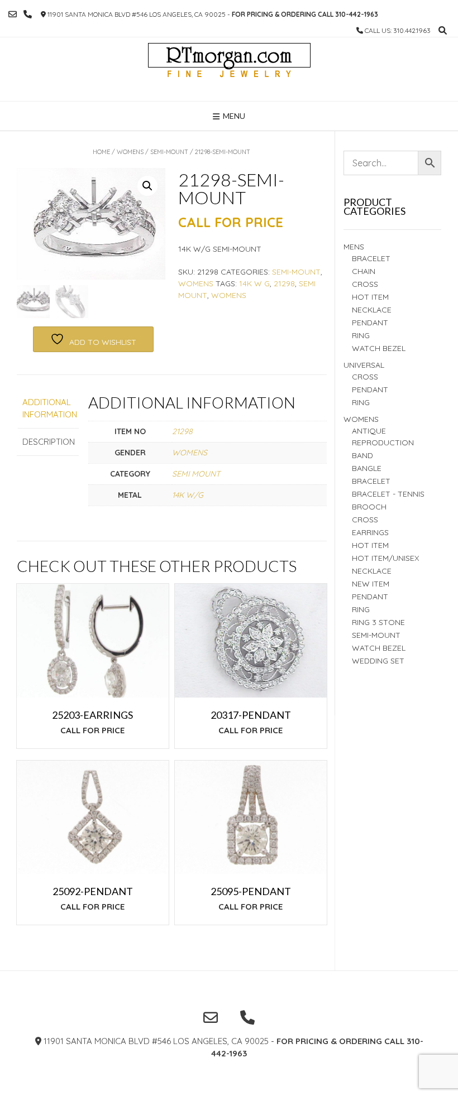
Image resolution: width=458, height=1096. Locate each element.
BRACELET (371, 258)
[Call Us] (27, 14)
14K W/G (187, 495)
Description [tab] (47, 441)
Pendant (370, 323)
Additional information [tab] (47, 408)
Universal (364, 365)
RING (361, 335)
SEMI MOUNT (196, 474)
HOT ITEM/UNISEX (385, 558)
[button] (147, 186)
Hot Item (370, 297)
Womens (130, 152)
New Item (370, 584)
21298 (284, 283)
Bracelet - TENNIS (388, 494)
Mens (354, 247)
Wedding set (378, 661)
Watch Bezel (378, 348)
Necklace (372, 310)
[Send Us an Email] (12, 14)
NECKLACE (372, 571)
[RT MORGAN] (229, 69)
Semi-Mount (169, 152)
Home (101, 152)
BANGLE (366, 468)
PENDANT (370, 389)
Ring (361, 402)
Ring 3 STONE (378, 622)
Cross (365, 284)
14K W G (254, 283)
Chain (363, 271)
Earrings (370, 532)
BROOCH (369, 507)
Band (362, 455)
